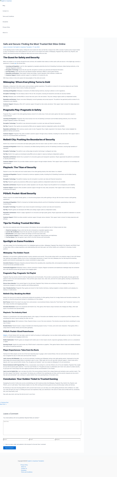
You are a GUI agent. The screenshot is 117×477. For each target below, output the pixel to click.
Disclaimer (5, 21)
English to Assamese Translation (35, 461)
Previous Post (4, 402)
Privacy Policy (6, 27)
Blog (4, 5)
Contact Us (6, 11)
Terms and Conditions (8, 16)
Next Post (3, 404)
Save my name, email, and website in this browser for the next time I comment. (25, 444)
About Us (5, 32)
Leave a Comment (8, 47)
